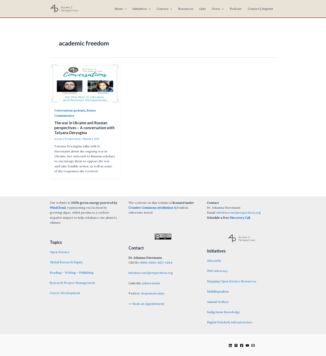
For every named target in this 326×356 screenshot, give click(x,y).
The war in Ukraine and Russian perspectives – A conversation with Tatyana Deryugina (84, 127)
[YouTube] (247, 345)
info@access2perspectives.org (150, 273)
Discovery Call (240, 217)
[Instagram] (236, 345)
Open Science (60, 252)
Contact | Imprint (260, 9)
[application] (125, 8)
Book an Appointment (148, 304)
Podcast (236, 9)
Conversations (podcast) (69, 110)
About (118, 9)
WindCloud (58, 207)
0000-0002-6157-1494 (156, 262)
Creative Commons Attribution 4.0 (153, 207)
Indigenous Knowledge (223, 312)
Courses (162, 9)
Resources (185, 9)
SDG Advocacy (217, 271)
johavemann (151, 283)
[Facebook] (241, 345)
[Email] (253, 345)
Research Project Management (72, 283)
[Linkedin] (230, 345)
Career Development (65, 293)
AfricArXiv (214, 261)
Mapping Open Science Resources (231, 281)
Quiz (202, 9)
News (216, 9)
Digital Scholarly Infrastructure (229, 322)
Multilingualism (218, 291)
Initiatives (139, 9)
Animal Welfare (218, 302)
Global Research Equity (66, 262)
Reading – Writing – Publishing (72, 272)
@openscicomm (152, 293)
